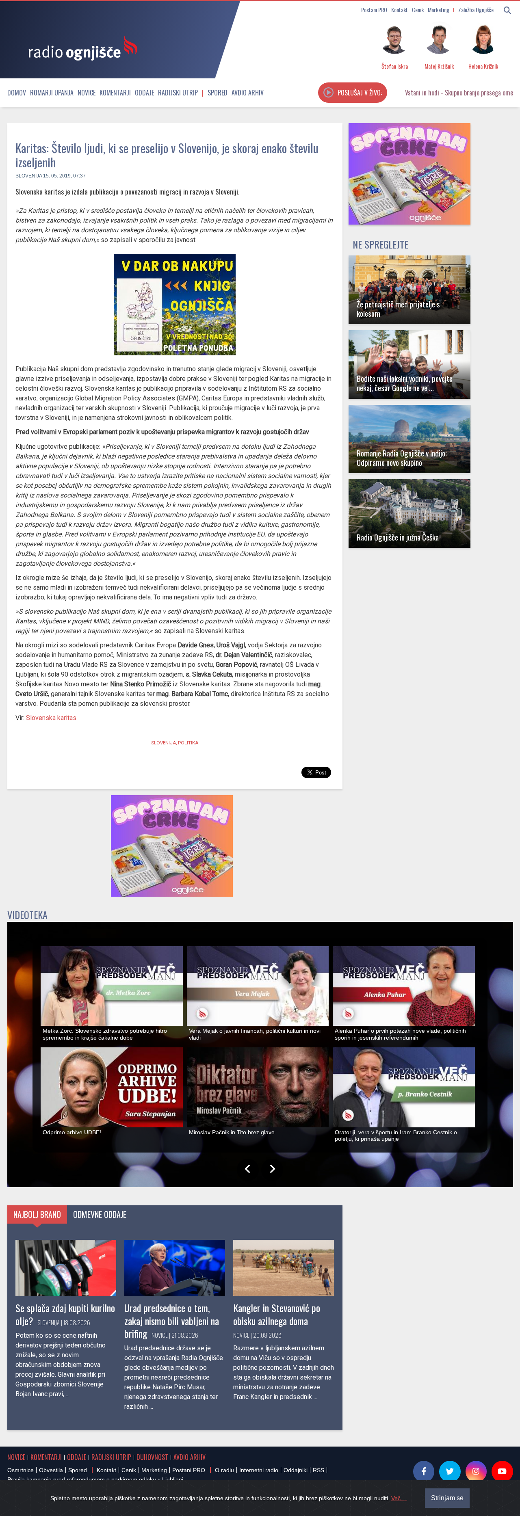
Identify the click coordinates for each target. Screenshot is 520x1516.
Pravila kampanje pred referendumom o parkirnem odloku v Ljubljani (95, 1479)
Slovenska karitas (50, 718)
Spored (218, 92)
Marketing (438, 9)
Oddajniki (296, 1470)
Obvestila (51, 1470)
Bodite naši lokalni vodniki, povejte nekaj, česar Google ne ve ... (405, 383)
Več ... (399, 1498)
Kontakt (399, 9)
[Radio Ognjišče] (80, 48)
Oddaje (144, 92)
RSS (318, 1470)
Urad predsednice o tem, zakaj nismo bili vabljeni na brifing (171, 1320)
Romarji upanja (52, 92)
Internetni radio (258, 1470)
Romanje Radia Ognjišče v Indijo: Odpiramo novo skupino (402, 457)
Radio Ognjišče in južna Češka (398, 537)
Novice (86, 92)
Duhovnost (152, 1457)
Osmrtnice (20, 1470)
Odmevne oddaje (99, 1214)
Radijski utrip (178, 92)
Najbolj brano (37, 1214)
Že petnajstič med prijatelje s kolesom (398, 308)
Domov (16, 92)
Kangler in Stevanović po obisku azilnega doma (276, 1314)
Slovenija (28, 176)
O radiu (224, 1470)
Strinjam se (447, 1497)
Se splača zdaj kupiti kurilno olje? (65, 1314)
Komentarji (115, 92)
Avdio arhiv (248, 92)
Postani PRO (374, 9)
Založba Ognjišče (476, 9)
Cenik (418, 9)
